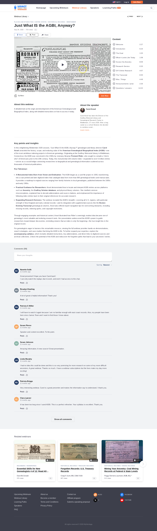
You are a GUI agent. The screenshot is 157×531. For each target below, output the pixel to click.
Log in (126, 2)
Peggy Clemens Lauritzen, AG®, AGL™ (118, 476)
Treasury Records (86, 465)
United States (40, 22)
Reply (22, 283)
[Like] (27, 283)
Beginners (21, 465)
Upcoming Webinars (59, 8)
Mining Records (128, 465)
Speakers (94, 8)
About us (44, 494)
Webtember (71, 22)
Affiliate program (73, 498)
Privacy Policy (46, 506)
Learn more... (85, 130)
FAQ (16, 509)
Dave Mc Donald (23, 476)
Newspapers (31, 465)
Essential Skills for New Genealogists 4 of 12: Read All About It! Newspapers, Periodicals (33, 471)
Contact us (71, 494)
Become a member (48, 498)
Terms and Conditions (49, 502)
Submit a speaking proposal (78, 502)
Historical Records (56, 22)
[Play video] (62, 65)
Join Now (137, 2)
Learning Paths (111, 8)
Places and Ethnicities (23, 22)
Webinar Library (79, 8)
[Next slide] (143, 464)
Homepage (41, 8)
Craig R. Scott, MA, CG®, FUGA (72, 476)
